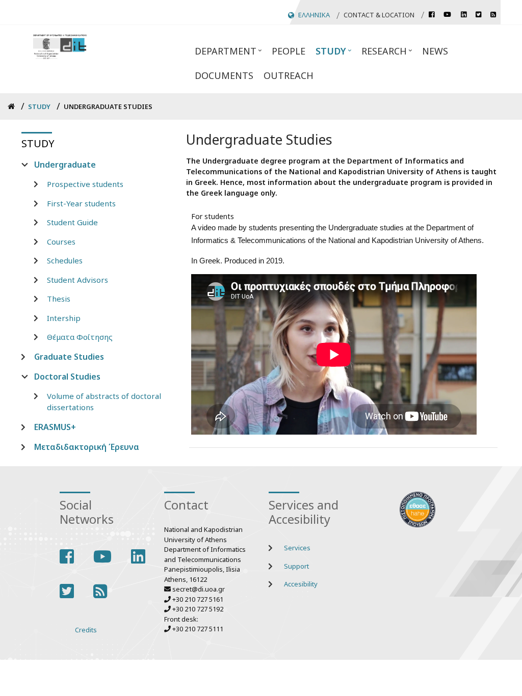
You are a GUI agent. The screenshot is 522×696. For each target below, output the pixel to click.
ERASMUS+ (55, 427)
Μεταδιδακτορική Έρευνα (86, 446)
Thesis (58, 298)
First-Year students (81, 203)
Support (296, 566)
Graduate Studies (69, 356)
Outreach (289, 75)
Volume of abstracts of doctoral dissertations (104, 402)
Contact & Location (379, 14)
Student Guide (72, 222)
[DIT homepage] (59, 45)
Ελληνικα (314, 14)
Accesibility (301, 583)
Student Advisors (77, 280)
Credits (86, 629)
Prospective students (85, 184)
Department (223, 54)
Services (297, 547)
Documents (224, 75)
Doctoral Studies (67, 376)
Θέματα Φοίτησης (80, 337)
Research (381, 54)
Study (328, 54)
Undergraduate (65, 164)
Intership (64, 318)
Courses (61, 241)
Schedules (65, 260)
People (288, 51)
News (435, 51)
